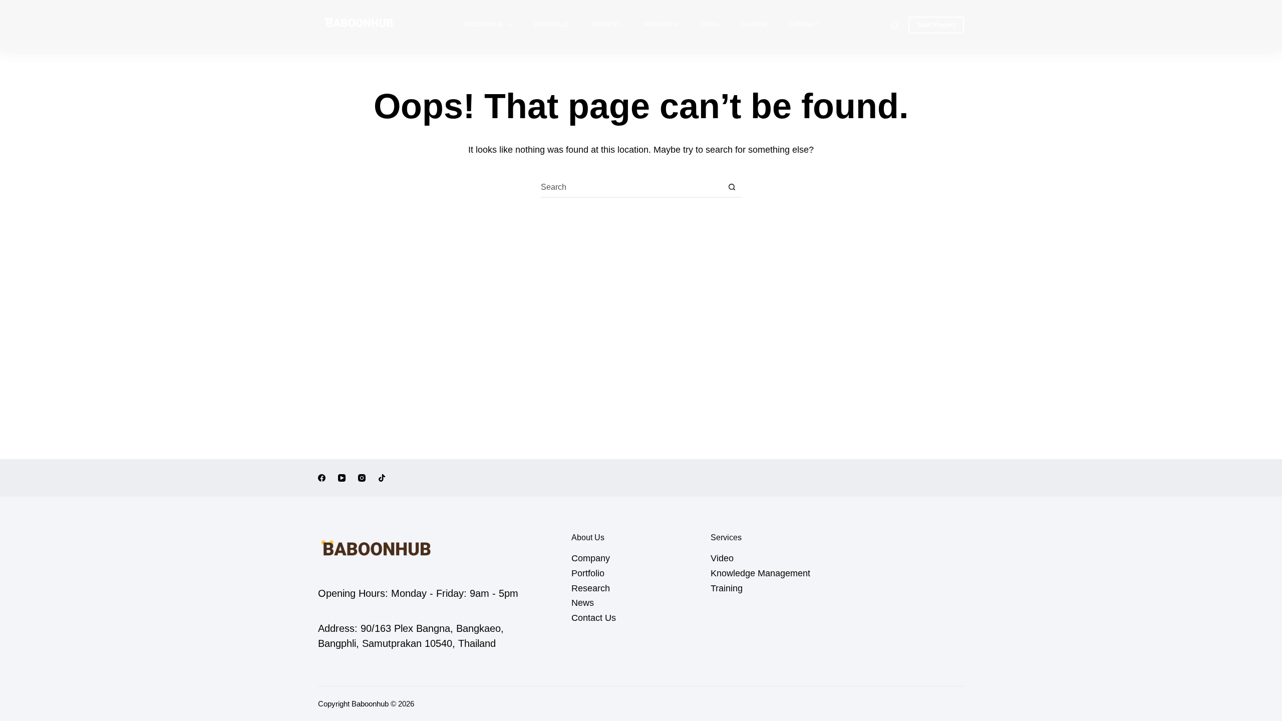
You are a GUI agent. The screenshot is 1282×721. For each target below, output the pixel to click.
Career (754, 24)
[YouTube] (342, 478)
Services (606, 24)
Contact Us (593, 618)
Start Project (936, 25)
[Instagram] (362, 478)
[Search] (894, 25)
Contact (803, 24)
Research (661, 24)
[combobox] (631, 187)
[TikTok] (382, 478)
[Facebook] (322, 478)
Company (590, 558)
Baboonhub (483, 24)
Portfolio (551, 24)
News (710, 24)
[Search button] (731, 187)
